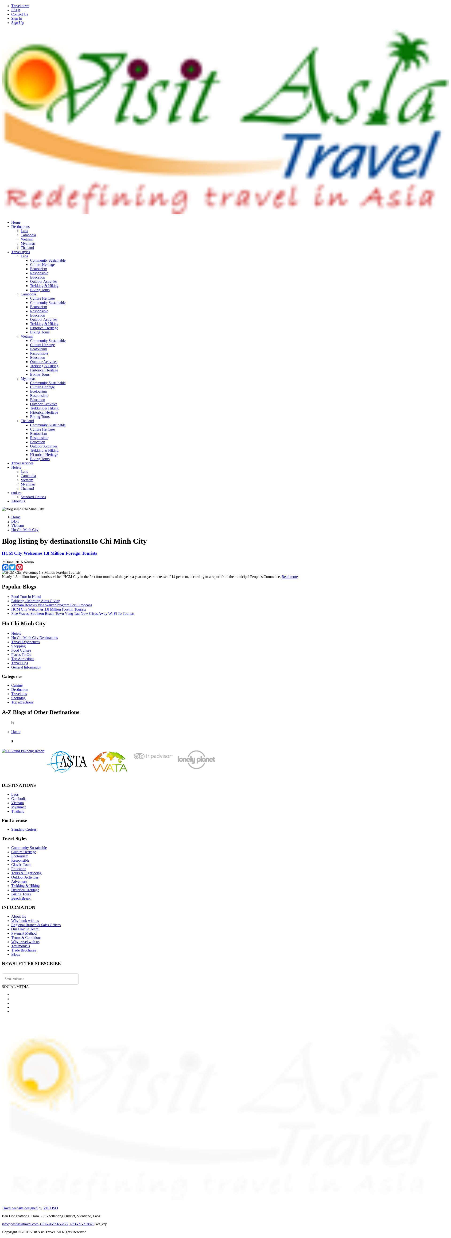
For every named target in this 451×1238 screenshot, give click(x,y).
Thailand (27, 248)
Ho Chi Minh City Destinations (34, 638)
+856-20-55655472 (53, 1224)
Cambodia (28, 235)
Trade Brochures (23, 950)
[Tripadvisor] (153, 760)
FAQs (15, 10)
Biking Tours (40, 290)
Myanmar (28, 243)
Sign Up (17, 23)
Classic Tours (21, 865)
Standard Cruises (33, 497)
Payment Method (24, 933)
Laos (24, 231)
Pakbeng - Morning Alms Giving (35, 601)
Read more (290, 577)
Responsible (39, 273)
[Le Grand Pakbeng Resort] (23, 751)
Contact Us (19, 14)
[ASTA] (67, 772)
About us (18, 501)
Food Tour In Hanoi (26, 597)
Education (37, 277)
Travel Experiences (25, 642)
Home (15, 222)
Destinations (20, 227)
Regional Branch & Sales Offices (36, 925)
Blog (15, 521)
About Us (18, 916)
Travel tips (19, 694)
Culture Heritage (42, 265)
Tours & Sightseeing (26, 873)
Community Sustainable (48, 260)
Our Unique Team (24, 929)
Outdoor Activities (43, 281)
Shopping (18, 646)
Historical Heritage (44, 328)
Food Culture (21, 650)
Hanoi (15, 732)
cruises (16, 493)
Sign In (16, 18)
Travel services (22, 463)
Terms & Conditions (26, 938)
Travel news (20, 6)
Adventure (19, 881)
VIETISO (50, 1208)
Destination (19, 690)
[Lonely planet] (196, 769)
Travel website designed (20, 1208)
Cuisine (17, 685)
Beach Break (21, 898)
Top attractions (22, 702)
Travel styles (20, 252)
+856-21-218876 (81, 1224)
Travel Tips (19, 663)
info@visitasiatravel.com (20, 1224)
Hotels (16, 467)
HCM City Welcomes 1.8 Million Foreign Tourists (49, 553)
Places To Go (21, 655)
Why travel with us (25, 942)
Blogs (15, 954)
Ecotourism (38, 269)
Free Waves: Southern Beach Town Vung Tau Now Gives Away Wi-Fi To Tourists (72, 613)
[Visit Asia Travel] (225, 212)
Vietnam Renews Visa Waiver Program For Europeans (51, 605)
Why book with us (25, 921)
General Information (26, 667)
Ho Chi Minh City (25, 530)
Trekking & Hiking (44, 286)
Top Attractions (22, 659)
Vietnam (27, 239)
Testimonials (20, 946)
